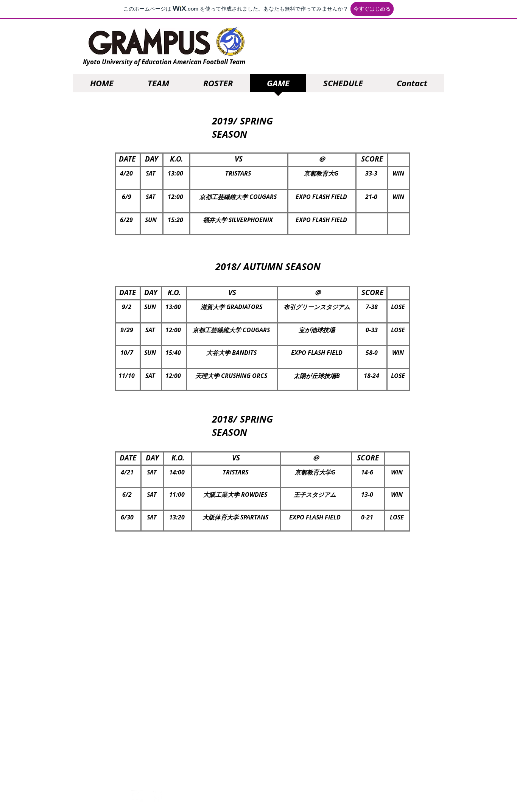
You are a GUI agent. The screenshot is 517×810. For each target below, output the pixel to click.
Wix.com (426, 798)
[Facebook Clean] (156, 796)
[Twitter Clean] (137, 796)
